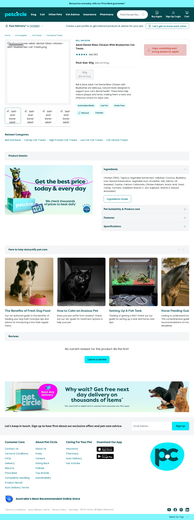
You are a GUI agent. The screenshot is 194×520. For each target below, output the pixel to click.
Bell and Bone (83, 40)
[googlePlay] (105, 463)
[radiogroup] (106, 74)
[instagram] (181, 516)
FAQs (8, 464)
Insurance (72, 454)
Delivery (10, 468)
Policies (39, 473)
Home (7, 35)
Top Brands (42, 478)
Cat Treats (37, 35)
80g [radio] (84, 74)
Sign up (180, 431)
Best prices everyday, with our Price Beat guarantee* (97, 3)
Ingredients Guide (117, 199)
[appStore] (105, 456)
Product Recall (13, 488)
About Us (40, 454)
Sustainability (43, 483)
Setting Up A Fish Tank (125, 311)
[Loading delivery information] (19, 26)
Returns (9, 473)
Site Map (73, 515)
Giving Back (42, 468)
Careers (40, 464)
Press (38, 459)
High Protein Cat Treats (63, 140)
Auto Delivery (74, 464)
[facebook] (175, 516)
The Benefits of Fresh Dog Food (27, 311)
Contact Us (11, 454)
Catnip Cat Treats (35, 140)
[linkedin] (187, 516)
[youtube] (169, 516)
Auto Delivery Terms (17, 493)
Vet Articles (73, 468)
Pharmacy (72, 459)
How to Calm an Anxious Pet (77, 311)
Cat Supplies (21, 35)
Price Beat (11, 478)
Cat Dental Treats (54, 35)
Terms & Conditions (16, 459)
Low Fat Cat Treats (91, 140)
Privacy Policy (59, 515)
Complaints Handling (17, 483)
